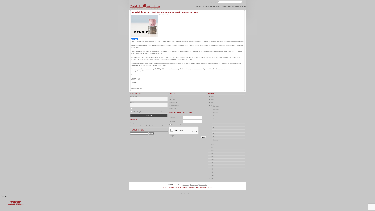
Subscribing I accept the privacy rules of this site (147, 112)
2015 (212, 166)
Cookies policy (203, 185)
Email (132, 102)
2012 (212, 175)
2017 (212, 160)
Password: (172, 121)
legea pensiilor (135, 88)
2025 (212, 99)
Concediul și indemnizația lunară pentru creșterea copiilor (148, 126)
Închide (4, 196)
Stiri (205, 6)
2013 (212, 172)
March (215, 134)
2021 (212, 148)
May (214, 128)
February (215, 137)
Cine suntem (200, 6)
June (214, 125)
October (215, 113)
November (216, 109)
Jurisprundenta (227, 6)
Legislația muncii (136, 123)
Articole (218, 6)
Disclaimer (186, 185)
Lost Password (173, 137)
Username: (172, 117)
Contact (243, 6)
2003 (212, 178)
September (216, 116)
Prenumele (133, 96)
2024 (212, 102)
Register (171, 135)
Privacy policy (194, 185)
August (215, 119)
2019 (212, 154)
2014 (212, 169)
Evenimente (211, 6)
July (214, 122)
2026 (212, 96)
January (215, 140)
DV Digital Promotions (191, 193)
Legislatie (236, 6)
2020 (212, 151)
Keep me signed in (176, 124)
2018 (212, 157)
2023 (212, 105)
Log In (203, 137)
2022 (212, 145)
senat (140, 88)
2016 (212, 163)
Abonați (134, 109)
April (214, 131)
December (216, 106)
